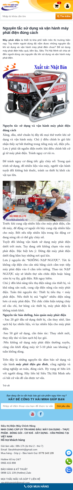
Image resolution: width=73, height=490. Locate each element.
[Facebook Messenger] (68, 453)
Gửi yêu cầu (63, 406)
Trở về (6, 385)
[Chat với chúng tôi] (68, 469)
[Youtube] (32, 414)
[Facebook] (40, 414)
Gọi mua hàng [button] (37, 486)
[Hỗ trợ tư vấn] (68, 461)
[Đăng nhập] (68, 6)
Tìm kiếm (64, 16)
